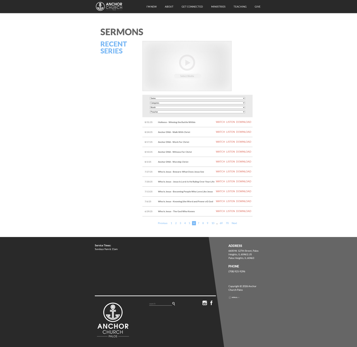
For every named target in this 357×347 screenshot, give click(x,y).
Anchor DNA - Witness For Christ (175, 151)
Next (234, 223)
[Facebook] (211, 303)
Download (243, 122)
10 (212, 223)
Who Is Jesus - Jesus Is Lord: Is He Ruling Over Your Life (186, 181)
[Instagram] (204, 303)
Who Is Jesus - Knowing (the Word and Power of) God (185, 201)
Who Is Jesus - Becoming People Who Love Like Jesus (185, 191)
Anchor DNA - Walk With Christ (174, 132)
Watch (220, 122)
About (169, 6)
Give (257, 6)
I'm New (151, 6)
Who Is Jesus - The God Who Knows (176, 211)
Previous (162, 223)
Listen (230, 122)
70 (227, 223)
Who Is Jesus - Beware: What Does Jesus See (181, 171)
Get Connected (192, 6)
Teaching (240, 6)
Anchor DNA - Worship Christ (173, 161)
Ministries (218, 6)
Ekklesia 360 (234, 297)
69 (221, 223)
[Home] (113, 320)
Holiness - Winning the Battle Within (176, 122)
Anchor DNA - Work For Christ (173, 142)
